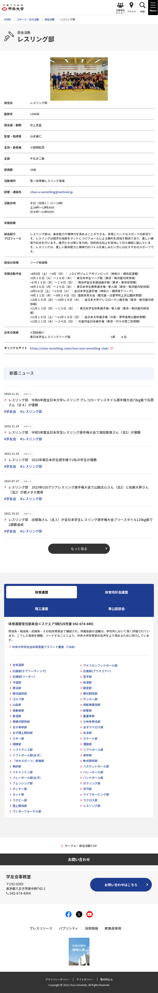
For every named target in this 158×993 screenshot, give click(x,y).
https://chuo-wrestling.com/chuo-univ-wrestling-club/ (69, 348)
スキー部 (18, 738)
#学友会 (10, 411)
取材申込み (106, 979)
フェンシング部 (23, 783)
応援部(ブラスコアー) (97, 671)
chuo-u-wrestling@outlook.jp (51, 192)
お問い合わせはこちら (121, 884)
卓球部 (87, 755)
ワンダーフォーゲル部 (27, 811)
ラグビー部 (20, 800)
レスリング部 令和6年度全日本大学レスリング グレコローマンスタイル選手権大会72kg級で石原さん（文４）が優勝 (81, 402)
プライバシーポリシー (57, 979)
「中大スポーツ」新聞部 (28, 761)
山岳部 (17, 705)
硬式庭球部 (20, 693)
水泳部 (87, 733)
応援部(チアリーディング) (29, 671)
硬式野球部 (90, 693)
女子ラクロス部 (93, 727)
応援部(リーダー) (24, 676)
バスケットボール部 (96, 766)
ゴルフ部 (18, 699)
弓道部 (17, 682)
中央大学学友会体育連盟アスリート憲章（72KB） (44, 647)
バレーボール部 (93, 772)
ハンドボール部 (93, 778)
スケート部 (90, 738)
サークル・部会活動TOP (81, 846)
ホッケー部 (20, 789)
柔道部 (17, 716)
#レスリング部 (31, 411)
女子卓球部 (20, 727)
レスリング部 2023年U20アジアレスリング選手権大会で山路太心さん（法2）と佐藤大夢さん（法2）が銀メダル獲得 (78, 490)
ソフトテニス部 (23, 749)
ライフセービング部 (96, 794)
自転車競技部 (91, 705)
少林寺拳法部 (91, 721)
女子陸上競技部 (23, 733)
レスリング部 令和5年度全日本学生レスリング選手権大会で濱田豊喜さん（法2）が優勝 (74, 432)
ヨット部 (18, 794)
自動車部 (18, 710)
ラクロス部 (90, 800)
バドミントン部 (23, 772)
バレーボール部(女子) (27, 778)
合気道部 (18, 665)
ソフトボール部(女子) (27, 755)
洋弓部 (87, 789)
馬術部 (17, 766)
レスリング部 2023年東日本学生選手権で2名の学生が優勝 (52, 459)
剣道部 (87, 682)
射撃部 (87, 710)
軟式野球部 (90, 761)
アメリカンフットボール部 (100, 665)
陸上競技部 (20, 806)
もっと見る (79, 548)
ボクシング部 (91, 783)
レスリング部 (91, 806)
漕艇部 (87, 744)
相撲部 (17, 744)
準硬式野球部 (21, 721)
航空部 (87, 688)
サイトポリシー (85, 979)
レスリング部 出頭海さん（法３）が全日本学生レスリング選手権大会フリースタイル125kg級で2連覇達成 (80, 522)
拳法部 (17, 688)
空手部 (87, 676)
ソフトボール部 (93, 749)
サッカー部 (90, 699)
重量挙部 (89, 716)
